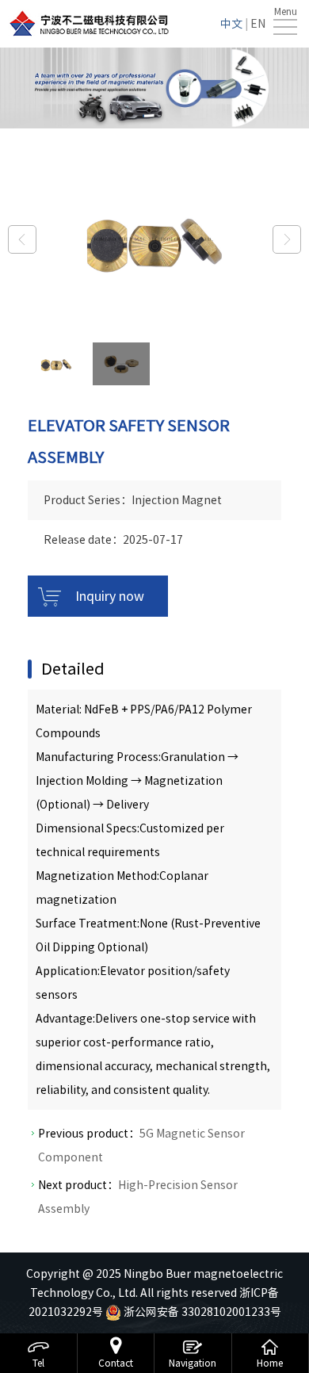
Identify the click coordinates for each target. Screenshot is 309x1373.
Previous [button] (22, 239)
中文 (231, 23)
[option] (154, 239)
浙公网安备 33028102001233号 (201, 1312)
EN (257, 23)
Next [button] (287, 239)
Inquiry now (109, 596)
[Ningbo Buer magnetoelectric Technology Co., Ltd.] (89, 23)
